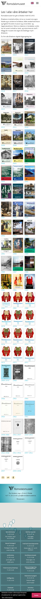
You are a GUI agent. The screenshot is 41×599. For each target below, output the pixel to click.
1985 (3, 290)
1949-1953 (29, 435)
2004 (26, 163)
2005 (15, 163)
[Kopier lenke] (8, 477)
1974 (26, 344)
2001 (26, 181)
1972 (15, 362)
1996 (15, 218)
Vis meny (37, 3)
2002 (15, 181)
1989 (26, 254)
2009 (3, 145)
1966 (3, 399)
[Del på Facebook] (13, 477)
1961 (26, 417)
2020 (15, 73)
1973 (3, 362)
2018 (3, 91)
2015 (3, 109)
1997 (3, 218)
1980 (26, 308)
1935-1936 (17, 471)
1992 (26, 236)
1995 (26, 218)
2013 (26, 109)
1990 (15, 254)
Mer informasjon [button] (7, 597)
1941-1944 (17, 453)
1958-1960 (5, 435)
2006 (3, 163)
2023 (15, 55)
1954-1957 (17, 435)
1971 (26, 362)
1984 (15, 290)
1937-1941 (29, 453)
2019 (26, 73)
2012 (3, 127)
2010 (26, 127)
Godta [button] (36, 595)
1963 (3, 417)
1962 (15, 417)
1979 (3, 326)
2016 (26, 91)
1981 (15, 308)
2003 (3, 181)
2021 (3, 73)
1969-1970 (5, 380)
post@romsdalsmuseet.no (27, 495)
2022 (26, 55)
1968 (15, 380)
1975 (15, 344)
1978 (15, 326)
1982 (3, 308)
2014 (15, 109)
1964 (26, 399)
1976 (3, 344)
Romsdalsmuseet (13, 3)
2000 (3, 200)
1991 (3, 254)
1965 (15, 399)
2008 (15, 145)
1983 (26, 290)
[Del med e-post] (3, 477)
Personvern (20, 499)
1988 (3, 272)
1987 (15, 272)
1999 (15, 200)
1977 (26, 326)
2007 (26, 145)
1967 (26, 380)
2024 (3, 55)
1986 (26, 272)
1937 (3, 471)
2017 (15, 91)
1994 (3, 236)
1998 (26, 200)
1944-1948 (5, 453)
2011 (15, 127)
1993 (15, 236)
